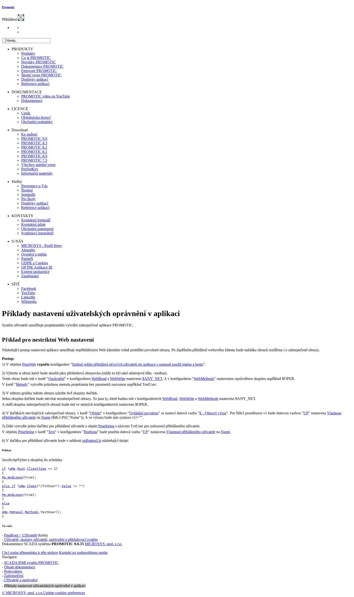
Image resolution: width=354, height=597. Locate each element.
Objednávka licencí (36, 117)
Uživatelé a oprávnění (20, 580)
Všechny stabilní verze (38, 165)
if (4, 469)
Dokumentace (31, 101)
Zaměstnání (30, 276)
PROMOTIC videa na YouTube (45, 96)
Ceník (25, 113)
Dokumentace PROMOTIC (42, 66)
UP (305, 413)
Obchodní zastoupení (37, 229)
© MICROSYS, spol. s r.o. (22, 593)
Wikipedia (29, 301)
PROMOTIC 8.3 (34, 143)
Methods (32, 512)
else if (8, 486)
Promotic (8, 7)
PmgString (106, 426)
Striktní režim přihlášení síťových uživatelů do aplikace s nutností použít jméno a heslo (137, 364)
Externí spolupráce (35, 272)
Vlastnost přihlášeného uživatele (190, 432)
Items (32, 486)
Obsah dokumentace (19, 567)
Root (21, 469)
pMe (12, 469)
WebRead (99, 379)
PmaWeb (29, 364)
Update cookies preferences (64, 593)
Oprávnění (56, 379)
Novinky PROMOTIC (38, 62)
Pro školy (28, 199)
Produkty (28, 53)
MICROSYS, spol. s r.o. (103, 544)
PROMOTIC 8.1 (34, 152)
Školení (27, 190)
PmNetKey (29, 169)
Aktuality (28, 250)
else (6, 503)
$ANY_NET (152, 379)
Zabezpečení (13, 576)
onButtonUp (91, 440)
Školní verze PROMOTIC (41, 75)
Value (66, 486)
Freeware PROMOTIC (39, 71)
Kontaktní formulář (35, 220)
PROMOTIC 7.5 (34, 160)
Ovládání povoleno (143, 413)
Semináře (28, 194)
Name (45, 417)
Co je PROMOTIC (36, 58)
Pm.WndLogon (12, 477)
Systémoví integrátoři (37, 233)
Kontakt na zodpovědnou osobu (83, 553)
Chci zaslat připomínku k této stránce (30, 553)
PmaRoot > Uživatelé (20, 535)
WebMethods (204, 379)
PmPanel (16, 512)
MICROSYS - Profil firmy (41, 246)
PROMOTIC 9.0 (34, 139)
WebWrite (117, 379)
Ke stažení (29, 134)
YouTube (28, 293)
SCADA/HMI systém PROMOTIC (31, 563)
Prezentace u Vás (34, 186)
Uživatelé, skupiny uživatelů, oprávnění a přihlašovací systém (51, 539)
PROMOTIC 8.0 (34, 156)
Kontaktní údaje (33, 224)
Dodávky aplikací (34, 79)
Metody (22, 384)
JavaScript (10, 460)
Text (51, 432)
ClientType (36, 469)
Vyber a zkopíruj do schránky (40, 460)
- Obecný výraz (212, 413)
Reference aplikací (35, 84)
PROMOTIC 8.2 (34, 147)
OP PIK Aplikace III (36, 267)
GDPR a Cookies (34, 263)
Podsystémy (13, 571)
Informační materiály (37, 173)
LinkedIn (28, 297)
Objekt (95, 413)
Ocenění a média (34, 254)
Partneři (27, 259)
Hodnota (90, 432)
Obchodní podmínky (37, 122)
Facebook (28, 288)
